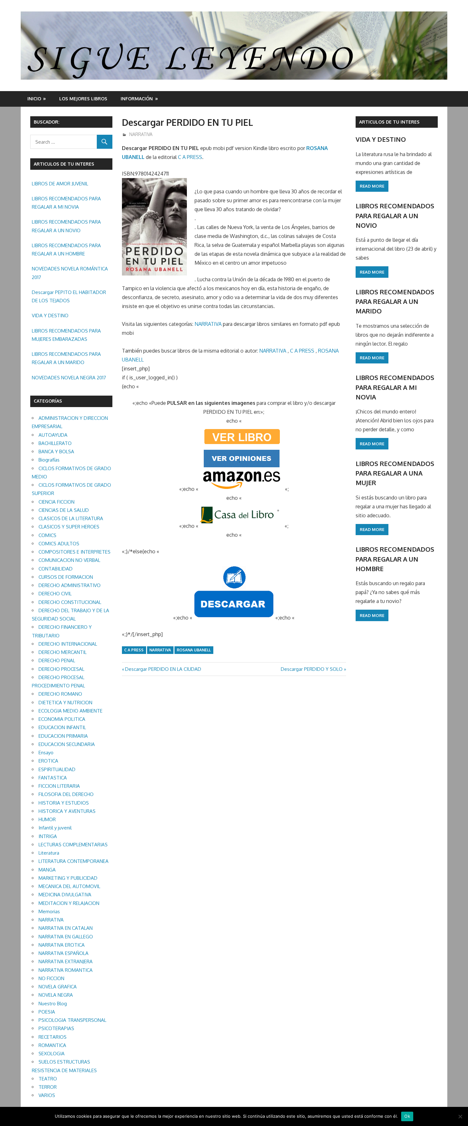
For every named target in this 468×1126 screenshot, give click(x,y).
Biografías (49, 460)
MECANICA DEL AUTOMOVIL (69, 886)
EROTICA (48, 761)
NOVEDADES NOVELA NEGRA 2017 (69, 378)
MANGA (47, 870)
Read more (372, 186)
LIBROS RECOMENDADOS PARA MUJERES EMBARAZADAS (66, 335)
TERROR (48, 1087)
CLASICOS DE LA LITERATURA (71, 518)
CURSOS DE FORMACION (66, 577)
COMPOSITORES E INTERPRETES (74, 552)
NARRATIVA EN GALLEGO (66, 937)
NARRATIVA (140, 134)
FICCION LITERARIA (59, 786)
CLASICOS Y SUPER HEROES (69, 527)
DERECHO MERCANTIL (63, 652)
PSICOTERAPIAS (56, 1028)
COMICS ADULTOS (59, 544)
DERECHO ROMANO (60, 694)
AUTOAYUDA (53, 435)
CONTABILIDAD (56, 569)
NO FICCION (51, 978)
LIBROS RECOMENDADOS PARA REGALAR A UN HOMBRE (66, 249)
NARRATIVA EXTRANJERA (66, 961)
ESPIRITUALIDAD (57, 769)
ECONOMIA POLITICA (62, 719)
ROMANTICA (52, 1045)
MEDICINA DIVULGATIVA (65, 895)
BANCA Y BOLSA (56, 451)
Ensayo (46, 752)
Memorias (49, 911)
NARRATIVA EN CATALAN (66, 928)
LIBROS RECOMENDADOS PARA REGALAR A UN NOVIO (66, 226)
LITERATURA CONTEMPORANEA (74, 861)
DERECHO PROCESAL (61, 669)
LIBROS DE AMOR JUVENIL (60, 184)
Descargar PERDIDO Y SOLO (312, 669)
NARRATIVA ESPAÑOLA (64, 953)
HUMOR (47, 819)
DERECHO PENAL (57, 660)
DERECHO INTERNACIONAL (68, 644)
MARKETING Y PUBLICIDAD (68, 878)
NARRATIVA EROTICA (62, 945)
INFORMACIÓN (137, 98)
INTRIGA (48, 836)
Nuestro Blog (53, 1003)
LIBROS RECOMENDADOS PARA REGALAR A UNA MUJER (395, 473)
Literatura (49, 853)
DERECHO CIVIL (55, 594)
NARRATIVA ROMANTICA (66, 970)
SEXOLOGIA (52, 1054)
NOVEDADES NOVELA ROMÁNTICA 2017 (70, 273)
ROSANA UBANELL (194, 650)
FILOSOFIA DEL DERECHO (66, 794)
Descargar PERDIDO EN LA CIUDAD (163, 669)
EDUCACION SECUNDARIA (67, 744)
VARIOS (47, 1095)
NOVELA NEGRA (56, 995)
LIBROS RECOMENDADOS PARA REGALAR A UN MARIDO (66, 358)
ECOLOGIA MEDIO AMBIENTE (71, 711)
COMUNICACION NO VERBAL (69, 560)
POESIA (47, 1012)
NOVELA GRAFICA (58, 987)
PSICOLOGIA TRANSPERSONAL (72, 1020)
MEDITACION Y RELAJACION (69, 903)
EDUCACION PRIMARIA (63, 736)
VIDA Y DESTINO (50, 315)
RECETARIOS (53, 1037)
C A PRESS (190, 157)
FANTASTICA (53, 778)
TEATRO (48, 1079)
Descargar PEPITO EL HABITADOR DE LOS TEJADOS (69, 296)
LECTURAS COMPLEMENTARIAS (73, 845)
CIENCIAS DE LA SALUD (64, 510)
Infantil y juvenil (55, 828)
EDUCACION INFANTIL (62, 727)
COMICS (47, 535)
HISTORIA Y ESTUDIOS (64, 803)
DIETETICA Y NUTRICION (65, 702)
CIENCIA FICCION (56, 502)
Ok (407, 1116)
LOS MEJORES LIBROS (83, 98)
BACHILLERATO (55, 443)
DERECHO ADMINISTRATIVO (70, 585)
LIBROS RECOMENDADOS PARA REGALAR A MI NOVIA (66, 203)
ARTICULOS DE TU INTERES (389, 122)
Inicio (34, 98)
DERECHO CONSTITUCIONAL (70, 602)
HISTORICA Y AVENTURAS (67, 811)
